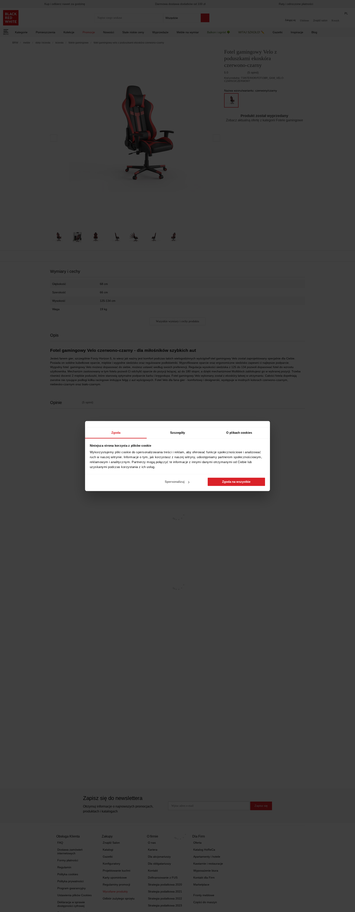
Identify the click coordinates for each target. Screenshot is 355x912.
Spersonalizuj (174, 482)
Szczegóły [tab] (177, 432)
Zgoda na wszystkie (236, 482)
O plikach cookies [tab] (239, 432)
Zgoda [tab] (116, 432)
